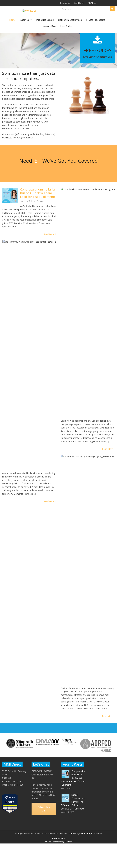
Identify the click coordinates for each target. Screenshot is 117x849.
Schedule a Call (44, 809)
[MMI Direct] (29, 11)
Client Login (79, 3)
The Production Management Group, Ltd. (77, 833)
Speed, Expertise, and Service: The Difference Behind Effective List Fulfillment (73, 801)
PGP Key (92, 3)
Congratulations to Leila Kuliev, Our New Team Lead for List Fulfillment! (37, 193)
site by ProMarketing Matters (58, 841)
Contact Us (65, 3)
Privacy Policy (58, 838)
